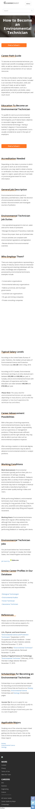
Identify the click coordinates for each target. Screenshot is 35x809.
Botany (30, 688)
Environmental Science (19, 691)
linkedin (33, 807)
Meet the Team (6, 774)
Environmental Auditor (10, 597)
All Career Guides (6, 798)
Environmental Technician (23, 648)
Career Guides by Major (8, 801)
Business (4, 786)
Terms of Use (5, 771)
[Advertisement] (17, 325)
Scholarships (5, 804)
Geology (17, 693)
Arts (2, 783)
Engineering (4, 789)
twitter (33, 803)
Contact (3, 765)
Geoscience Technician (10, 604)
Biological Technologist (10, 594)
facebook (33, 798)
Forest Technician (8, 601)
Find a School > (14, 45)
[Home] (11, 3)
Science (3, 792)
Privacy (3, 768)
